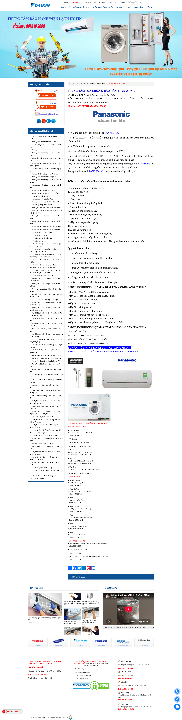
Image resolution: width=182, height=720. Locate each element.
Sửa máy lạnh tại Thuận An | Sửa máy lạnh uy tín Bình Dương (45, 245)
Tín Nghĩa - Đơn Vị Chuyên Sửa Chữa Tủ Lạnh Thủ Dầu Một (44, 402)
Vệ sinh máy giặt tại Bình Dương (43, 196)
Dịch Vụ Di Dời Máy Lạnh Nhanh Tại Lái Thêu (44, 463)
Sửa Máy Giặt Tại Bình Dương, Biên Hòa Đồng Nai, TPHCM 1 (44, 477)
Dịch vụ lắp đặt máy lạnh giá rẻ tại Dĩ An (46, 208)
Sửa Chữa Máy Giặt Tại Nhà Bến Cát (44, 417)
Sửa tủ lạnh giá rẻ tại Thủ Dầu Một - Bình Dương (45, 145)
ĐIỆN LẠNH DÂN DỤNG (81, 7)
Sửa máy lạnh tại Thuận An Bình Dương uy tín (45, 170)
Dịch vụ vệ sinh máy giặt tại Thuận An (45, 174)
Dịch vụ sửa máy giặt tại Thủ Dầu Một (45, 202)
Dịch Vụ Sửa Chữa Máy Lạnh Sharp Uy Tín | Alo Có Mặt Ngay (46, 303)
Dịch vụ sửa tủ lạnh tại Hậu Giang (44, 150)
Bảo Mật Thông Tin (81, 669)
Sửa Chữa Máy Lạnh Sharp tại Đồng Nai (46, 299)
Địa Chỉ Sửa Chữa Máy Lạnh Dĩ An (43, 443)
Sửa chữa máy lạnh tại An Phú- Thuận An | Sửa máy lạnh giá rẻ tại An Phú (45, 271)
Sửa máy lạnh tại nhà (39, 241)
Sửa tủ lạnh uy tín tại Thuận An (42, 275)
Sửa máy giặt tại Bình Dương (42, 205)
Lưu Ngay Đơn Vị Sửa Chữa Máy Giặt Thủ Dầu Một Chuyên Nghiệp (45, 431)
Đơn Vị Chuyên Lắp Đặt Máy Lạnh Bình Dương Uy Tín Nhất (44, 458)
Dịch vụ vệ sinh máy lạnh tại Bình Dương (46, 229)
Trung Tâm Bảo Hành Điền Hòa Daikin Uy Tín (45, 365)
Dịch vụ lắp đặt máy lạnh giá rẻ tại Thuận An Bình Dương (46, 159)
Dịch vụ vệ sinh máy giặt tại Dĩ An (43, 190)
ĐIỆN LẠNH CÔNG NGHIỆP (103, 7)
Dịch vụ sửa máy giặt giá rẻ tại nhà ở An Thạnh (44, 154)
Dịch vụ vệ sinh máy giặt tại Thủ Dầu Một (46, 193)
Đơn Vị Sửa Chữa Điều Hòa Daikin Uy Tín (46, 361)
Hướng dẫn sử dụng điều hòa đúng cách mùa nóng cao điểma (89, 627)
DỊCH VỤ (119, 7)
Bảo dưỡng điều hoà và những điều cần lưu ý (71, 608)
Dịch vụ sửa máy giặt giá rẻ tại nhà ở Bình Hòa (45, 186)
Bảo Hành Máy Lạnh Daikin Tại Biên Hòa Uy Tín (46, 375)
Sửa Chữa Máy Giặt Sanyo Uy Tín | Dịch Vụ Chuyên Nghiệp (45, 340)
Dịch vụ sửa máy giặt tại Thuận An (44, 177)
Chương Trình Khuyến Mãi (83, 675)
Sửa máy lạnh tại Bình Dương (42, 238)
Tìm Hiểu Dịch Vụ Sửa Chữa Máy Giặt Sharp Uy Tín (46, 290)
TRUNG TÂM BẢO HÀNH (134, 7)
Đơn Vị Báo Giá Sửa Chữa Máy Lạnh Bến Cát (44, 447)
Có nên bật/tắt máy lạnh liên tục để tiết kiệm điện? (72, 627)
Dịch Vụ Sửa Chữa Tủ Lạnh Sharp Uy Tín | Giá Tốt (45, 285)
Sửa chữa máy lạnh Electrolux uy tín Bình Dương (44, 471)
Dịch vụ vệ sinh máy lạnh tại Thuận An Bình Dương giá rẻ (45, 164)
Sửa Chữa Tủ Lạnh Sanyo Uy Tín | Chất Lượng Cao (44, 351)
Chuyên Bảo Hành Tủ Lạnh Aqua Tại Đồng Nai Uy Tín (45, 391)
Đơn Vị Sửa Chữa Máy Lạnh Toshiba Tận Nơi (44, 330)
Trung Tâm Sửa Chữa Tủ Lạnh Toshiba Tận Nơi (45, 319)
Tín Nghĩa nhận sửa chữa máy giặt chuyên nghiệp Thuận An (45, 420)
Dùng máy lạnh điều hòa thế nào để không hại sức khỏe (89, 608)
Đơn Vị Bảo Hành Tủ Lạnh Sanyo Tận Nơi (46, 355)
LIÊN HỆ (150, 7)
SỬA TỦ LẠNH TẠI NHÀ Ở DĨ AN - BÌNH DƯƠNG (44, 261)
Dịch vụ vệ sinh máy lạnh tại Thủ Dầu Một (46, 226)
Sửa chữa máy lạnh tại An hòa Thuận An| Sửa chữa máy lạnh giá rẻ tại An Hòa (44, 266)
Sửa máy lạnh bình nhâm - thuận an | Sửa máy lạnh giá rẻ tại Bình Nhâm (45, 255)
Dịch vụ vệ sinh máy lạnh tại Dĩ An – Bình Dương (44, 222)
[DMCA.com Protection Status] (99, 686)
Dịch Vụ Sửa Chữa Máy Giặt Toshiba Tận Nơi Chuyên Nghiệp (45, 309)
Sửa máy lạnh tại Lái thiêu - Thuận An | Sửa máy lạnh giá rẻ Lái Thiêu (45, 250)
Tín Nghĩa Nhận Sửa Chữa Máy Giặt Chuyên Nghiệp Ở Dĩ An (45, 426)
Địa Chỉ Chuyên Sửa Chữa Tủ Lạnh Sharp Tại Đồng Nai (44, 279)
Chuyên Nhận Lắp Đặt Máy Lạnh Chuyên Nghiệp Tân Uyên (44, 453)
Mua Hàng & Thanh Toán (82, 672)
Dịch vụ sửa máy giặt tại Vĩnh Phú (44, 142)
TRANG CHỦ (65, 7)
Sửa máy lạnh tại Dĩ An (40, 235)
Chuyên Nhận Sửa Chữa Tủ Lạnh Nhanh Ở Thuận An (45, 407)
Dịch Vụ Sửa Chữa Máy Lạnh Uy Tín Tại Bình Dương (46, 439)
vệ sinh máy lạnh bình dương (42, 467)
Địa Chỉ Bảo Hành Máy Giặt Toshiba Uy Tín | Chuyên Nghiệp (45, 314)
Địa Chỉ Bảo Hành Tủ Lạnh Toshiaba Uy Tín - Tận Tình (45, 324)
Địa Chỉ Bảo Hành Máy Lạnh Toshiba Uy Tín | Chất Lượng (46, 335)
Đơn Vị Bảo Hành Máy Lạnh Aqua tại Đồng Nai (45, 396)
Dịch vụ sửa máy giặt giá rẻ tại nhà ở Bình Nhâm (45, 181)
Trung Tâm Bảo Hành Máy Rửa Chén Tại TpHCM (45, 137)
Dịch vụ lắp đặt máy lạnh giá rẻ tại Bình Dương (44, 217)
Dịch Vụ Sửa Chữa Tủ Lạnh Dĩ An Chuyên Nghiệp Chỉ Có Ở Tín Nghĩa (44, 412)
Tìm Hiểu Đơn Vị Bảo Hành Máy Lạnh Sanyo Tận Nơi (46, 381)
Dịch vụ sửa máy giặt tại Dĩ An (42, 199)
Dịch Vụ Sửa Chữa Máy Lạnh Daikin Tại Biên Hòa (45, 370)
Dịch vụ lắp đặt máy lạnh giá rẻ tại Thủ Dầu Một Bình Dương (45, 211)
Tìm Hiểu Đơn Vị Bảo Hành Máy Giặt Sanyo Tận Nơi (45, 345)
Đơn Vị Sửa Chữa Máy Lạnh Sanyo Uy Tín (46, 358)
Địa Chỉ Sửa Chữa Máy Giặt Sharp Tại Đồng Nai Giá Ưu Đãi (45, 295)
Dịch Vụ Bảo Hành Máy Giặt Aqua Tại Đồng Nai (45, 386)
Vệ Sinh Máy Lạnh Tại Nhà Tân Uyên (44, 435)
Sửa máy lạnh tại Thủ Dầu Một (42, 232)
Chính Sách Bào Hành (81, 678)
